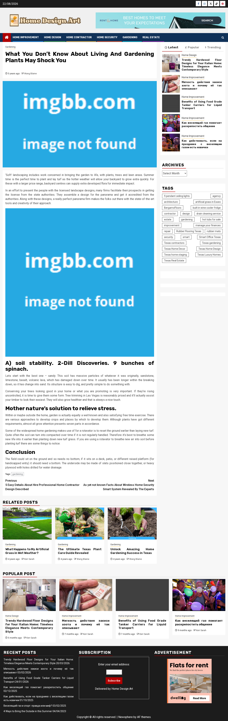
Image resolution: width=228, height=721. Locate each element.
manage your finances (208, 225)
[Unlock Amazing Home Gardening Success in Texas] (132, 524)
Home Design (52, 37)
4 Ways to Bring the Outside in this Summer (28, 711)
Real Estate (151, 37)
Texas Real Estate (174, 260)
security (168, 237)
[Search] (223, 37)
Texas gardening (211, 243)
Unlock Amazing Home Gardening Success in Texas (132, 551)
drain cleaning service (208, 213)
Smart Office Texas (210, 237)
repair (167, 231)
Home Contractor (79, 37)
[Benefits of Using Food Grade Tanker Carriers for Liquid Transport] (171, 103)
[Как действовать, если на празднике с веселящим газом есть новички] (171, 143)
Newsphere (125, 717)
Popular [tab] (193, 47)
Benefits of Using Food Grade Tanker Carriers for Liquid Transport (202, 105)
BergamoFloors (172, 207)
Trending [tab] (214, 47)
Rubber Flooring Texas (188, 231)
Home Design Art (122, 688)
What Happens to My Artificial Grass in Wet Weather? (27, 551)
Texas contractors (174, 243)
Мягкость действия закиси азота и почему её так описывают (202, 85)
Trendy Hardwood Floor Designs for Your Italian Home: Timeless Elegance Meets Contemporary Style (202, 65)
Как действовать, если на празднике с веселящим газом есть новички (202, 144)
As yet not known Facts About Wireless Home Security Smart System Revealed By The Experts (118, 485)
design (186, 213)
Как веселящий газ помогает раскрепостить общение (202, 125)
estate (167, 219)
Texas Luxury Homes (209, 254)
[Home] (7, 37)
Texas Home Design (209, 248)
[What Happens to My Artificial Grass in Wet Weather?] (27, 524)
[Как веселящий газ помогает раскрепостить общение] (171, 123)
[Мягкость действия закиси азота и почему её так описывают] (171, 84)
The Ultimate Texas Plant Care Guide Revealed (80, 551)
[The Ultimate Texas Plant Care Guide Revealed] (79, 524)
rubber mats (214, 231)
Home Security (107, 37)
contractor (170, 213)
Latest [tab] (173, 47)
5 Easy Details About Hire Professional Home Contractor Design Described (42, 485)
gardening (17, 474)
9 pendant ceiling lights (177, 196)
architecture (171, 201)
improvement (171, 225)
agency (217, 196)
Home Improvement (26, 37)
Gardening (130, 37)
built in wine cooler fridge (207, 207)
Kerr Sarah (29, 559)
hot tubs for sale (211, 219)
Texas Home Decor (174, 248)
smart (186, 237)
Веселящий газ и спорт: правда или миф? (28, 705)
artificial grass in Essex (208, 201)
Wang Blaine (30, 73)
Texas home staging (175, 254)
